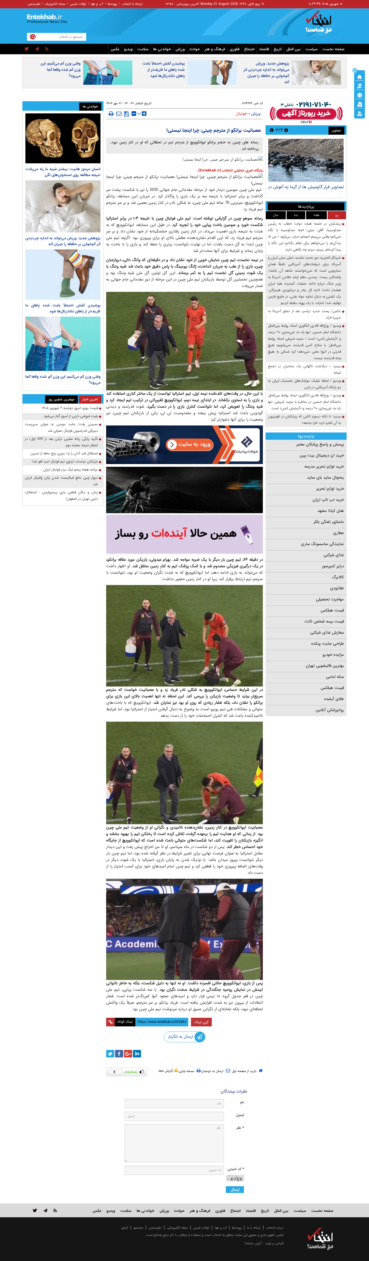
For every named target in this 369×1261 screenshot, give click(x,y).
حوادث (194, 49)
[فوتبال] (359, 95)
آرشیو (124, 1227)
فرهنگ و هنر (214, 49)
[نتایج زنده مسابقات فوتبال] (359, 113)
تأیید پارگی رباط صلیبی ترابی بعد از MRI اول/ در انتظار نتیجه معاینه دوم (61, 442)
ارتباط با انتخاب (132, 3)
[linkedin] (137, 1053)
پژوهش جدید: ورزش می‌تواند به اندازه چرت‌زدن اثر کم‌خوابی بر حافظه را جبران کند (266, 72)
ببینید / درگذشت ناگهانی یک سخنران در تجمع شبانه (304, 369)
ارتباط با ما (254, 1227)
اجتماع (249, 49)
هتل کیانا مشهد (330, 511)
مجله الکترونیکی (177, 1227)
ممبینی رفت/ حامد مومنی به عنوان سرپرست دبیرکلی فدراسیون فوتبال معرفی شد (61, 427)
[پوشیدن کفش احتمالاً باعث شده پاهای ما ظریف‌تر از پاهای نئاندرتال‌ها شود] (62, 274)
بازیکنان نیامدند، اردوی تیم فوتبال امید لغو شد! (65, 461)
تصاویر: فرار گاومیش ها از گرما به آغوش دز (306, 187)
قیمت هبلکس (332, 610)
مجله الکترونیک (55, 3)
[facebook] (119, 1053)
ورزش (180, 49)
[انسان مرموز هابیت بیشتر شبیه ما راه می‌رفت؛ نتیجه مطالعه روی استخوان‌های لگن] (62, 138)
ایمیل (240, 1115)
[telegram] (37, 49)
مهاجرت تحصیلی (330, 599)
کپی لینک (201, 1022)
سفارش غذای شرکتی (327, 632)
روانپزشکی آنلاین (330, 710)
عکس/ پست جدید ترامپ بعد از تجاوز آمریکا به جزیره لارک (304, 314)
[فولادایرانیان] (184, 444)
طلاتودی (337, 588)
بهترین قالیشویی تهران (325, 665)
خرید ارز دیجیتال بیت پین (322, 455)
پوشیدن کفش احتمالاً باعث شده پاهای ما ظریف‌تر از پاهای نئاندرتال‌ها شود (163, 69)
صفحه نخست (333, 49)
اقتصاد (264, 49)
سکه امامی (335, 677)
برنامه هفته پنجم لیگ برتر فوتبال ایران (70, 469)
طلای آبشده (334, 699)
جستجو (138, 1227)
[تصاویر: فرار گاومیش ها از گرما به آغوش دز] (306, 160)
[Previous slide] (286, 130)
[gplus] (128, 1053)
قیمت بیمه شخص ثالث (324, 621)
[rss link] (55, 1210)
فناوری (235, 49)
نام (242, 1102)
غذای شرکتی (334, 555)
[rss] (47, 49)
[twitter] (26, 49)
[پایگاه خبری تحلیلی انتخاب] (323, 24)
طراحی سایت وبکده (327, 643)
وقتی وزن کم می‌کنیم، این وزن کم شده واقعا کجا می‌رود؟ (60, 69)
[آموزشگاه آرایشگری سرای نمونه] (184, 534)
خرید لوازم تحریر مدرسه (324, 466)
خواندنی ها (162, 49)
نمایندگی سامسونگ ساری (322, 544)
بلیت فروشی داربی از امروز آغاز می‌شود (71, 416)
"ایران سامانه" (253, 1243)
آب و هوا (97, 3)
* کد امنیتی (235, 1169)
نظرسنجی (34, 3)
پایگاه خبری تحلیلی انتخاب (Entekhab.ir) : (229, 170)
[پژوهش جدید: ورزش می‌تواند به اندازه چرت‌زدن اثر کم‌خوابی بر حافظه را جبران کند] (62, 206)
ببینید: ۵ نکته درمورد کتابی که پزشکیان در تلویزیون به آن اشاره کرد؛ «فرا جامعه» (304, 420)
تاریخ (278, 49)
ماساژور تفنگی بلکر (329, 522)
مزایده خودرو (333, 654)
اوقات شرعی (78, 3)
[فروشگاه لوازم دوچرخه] (184, 490)
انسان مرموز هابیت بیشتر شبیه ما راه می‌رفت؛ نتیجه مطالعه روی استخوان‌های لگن (62, 172)
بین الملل (293, 49)
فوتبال (241, 113)
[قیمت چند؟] (359, 86)
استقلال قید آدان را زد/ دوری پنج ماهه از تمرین (64, 453)
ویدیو (128, 49)
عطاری (338, 533)
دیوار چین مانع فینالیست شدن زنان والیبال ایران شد (61, 481)
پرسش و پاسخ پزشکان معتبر (320, 444)
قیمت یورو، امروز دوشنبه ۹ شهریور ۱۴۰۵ (70, 408)
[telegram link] (45, 1210)
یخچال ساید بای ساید (325, 477)
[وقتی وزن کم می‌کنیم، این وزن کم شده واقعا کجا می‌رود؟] (62, 344)
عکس (115, 49)
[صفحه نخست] (359, 76)
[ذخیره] (126, 114)
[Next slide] (272, 130)
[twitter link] (35, 1210)
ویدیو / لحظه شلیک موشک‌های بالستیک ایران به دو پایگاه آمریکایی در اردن (304, 384)
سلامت (143, 49)
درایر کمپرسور (333, 566)
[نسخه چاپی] (111, 113)
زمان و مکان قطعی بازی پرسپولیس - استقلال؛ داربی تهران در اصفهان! (61, 495)
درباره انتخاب (275, 1227)
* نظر (240, 1128)
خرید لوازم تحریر (330, 488)
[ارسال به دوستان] (119, 113)
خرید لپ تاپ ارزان (328, 499)
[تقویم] (359, 104)
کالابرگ (338, 577)
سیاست (311, 49)
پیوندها (112, 3)
